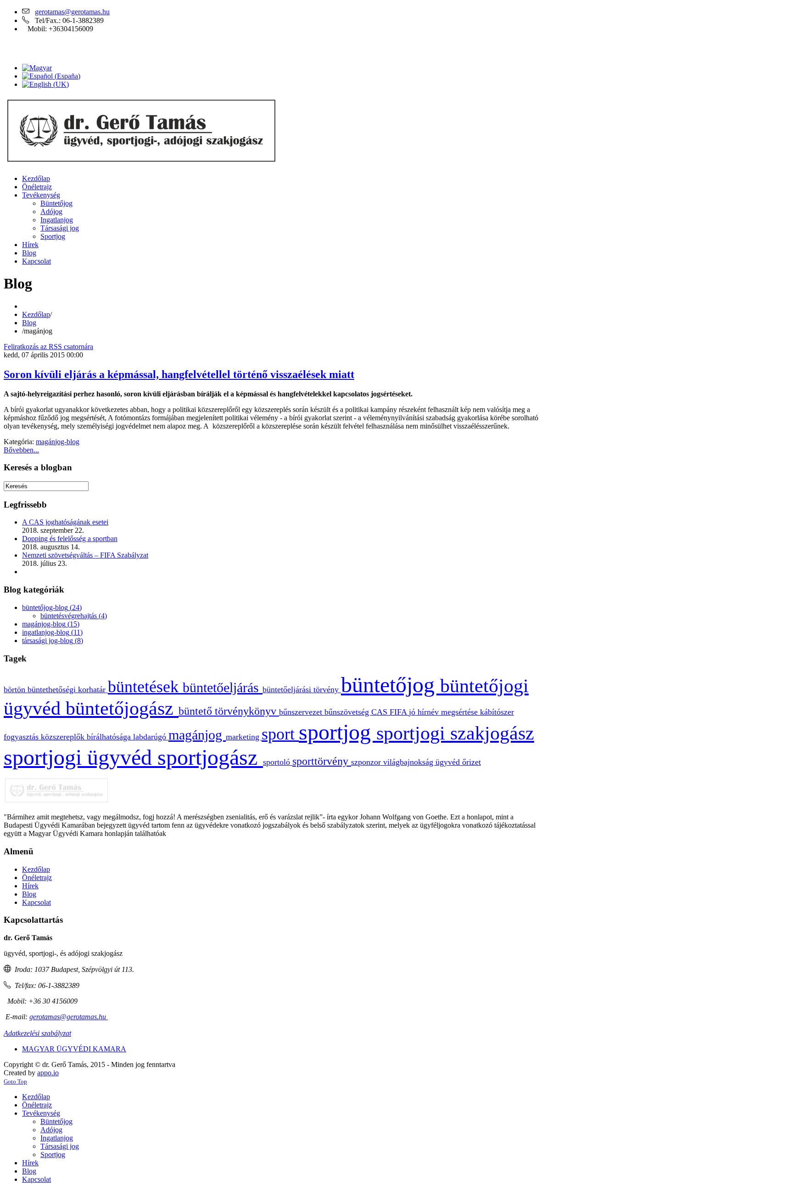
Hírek (30, 886)
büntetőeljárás (222, 687)
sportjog (337, 732)
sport (280, 734)
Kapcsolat (36, 902)
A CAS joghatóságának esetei (65, 522)
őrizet (471, 762)
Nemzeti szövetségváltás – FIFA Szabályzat (85, 555)
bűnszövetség (347, 712)
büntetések (145, 686)
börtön (16, 689)
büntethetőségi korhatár (68, 689)
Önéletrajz (37, 877)
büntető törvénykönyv (229, 711)
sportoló (277, 762)
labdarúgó (150, 736)
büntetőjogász (122, 708)
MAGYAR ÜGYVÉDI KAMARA (74, 1049)
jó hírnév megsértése (444, 712)
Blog (29, 323)
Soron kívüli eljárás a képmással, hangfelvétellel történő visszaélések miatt (179, 374)
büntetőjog (390, 684)
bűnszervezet (301, 712)
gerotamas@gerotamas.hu (72, 12)
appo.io (48, 1073)
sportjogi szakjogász (455, 733)
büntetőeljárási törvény (301, 689)
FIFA (399, 712)
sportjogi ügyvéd (80, 757)
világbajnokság (409, 762)
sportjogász (210, 757)
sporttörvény (321, 761)
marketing (244, 736)
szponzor (367, 762)
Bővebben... (21, 450)
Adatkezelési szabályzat (37, 1033)
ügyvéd (449, 762)
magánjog (197, 735)
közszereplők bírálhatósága (87, 736)
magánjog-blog (57, 442)
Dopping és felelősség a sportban (69, 538)
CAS (380, 712)
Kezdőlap (36, 314)
